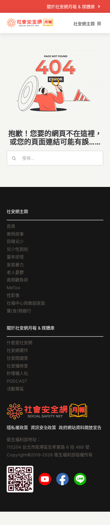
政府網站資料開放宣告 (80, 427)
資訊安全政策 (43, 427)
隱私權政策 (17, 427)
